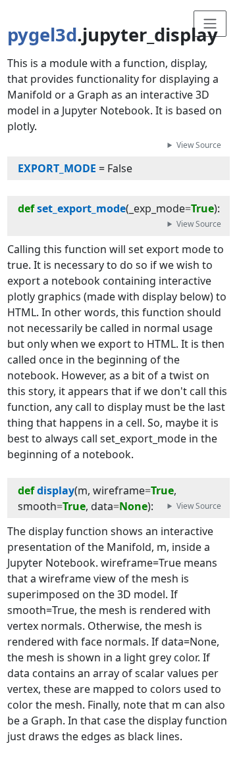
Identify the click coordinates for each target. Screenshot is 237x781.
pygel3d (42, 34)
